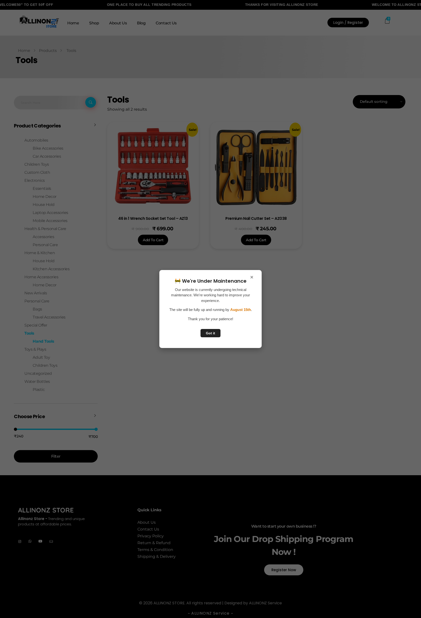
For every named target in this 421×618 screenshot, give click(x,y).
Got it (210, 333)
